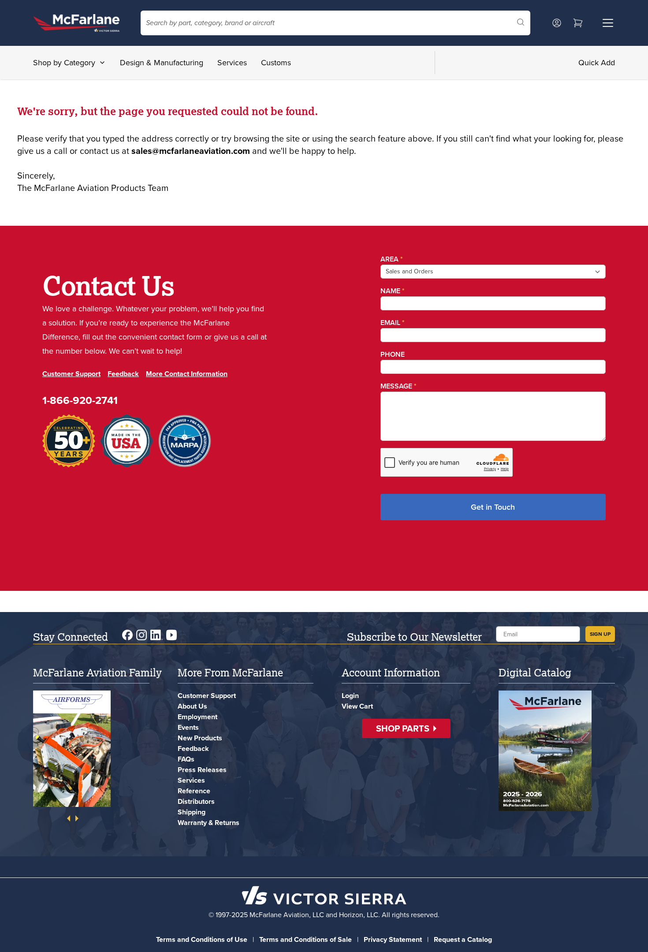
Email (392, 322)
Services (232, 62)
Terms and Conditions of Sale (305, 939)
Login (350, 696)
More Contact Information (186, 374)
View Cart (357, 706)
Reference (194, 791)
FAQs (186, 759)
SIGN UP (600, 634)
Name (392, 291)
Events (188, 727)
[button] (406, 728)
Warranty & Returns (208, 823)
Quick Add (596, 62)
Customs (276, 62)
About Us (192, 706)
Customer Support (71, 374)
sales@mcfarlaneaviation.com (190, 150)
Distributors (196, 801)
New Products (200, 738)
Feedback (123, 374)
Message (398, 386)
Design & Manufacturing (161, 62)
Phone (392, 354)
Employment (197, 717)
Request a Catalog (463, 939)
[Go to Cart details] (578, 23)
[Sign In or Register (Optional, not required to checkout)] (556, 23)
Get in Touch (493, 507)
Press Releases (202, 770)
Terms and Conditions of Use (201, 939)
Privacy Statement (393, 939)
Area (391, 259)
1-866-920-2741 (80, 400)
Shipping (191, 812)
